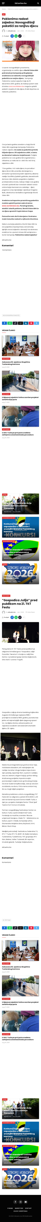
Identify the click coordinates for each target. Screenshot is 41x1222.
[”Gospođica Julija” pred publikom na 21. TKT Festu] (20, 632)
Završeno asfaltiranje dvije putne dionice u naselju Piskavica (17, 506)
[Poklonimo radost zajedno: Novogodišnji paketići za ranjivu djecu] (20, 51)
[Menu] (3, 3)
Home (4, 9)
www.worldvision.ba (16, 86)
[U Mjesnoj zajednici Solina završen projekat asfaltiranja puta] (20, 381)
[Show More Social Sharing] (23, 36)
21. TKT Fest (6, 920)
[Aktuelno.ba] (20, 3)
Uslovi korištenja (20, 1211)
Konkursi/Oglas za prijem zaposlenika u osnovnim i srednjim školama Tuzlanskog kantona (19, 528)
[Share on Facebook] (12, 36)
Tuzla (5, 494)
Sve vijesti (6, 596)
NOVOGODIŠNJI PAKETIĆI (11, 315)
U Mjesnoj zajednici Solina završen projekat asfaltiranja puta (20, 398)
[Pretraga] (38, 3)
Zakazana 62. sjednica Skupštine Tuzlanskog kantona (16, 363)
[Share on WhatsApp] (16, 36)
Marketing (19, 1208)
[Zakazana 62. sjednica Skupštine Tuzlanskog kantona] (20, 345)
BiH (4, 14)
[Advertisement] (20, 118)
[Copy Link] (20, 36)
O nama (10, 1208)
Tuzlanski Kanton (8, 518)
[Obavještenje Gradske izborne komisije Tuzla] (20, 573)
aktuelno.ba (11, 31)
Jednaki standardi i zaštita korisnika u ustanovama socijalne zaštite (18, 552)
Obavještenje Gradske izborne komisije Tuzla (19, 577)
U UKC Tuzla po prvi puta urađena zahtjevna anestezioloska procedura (18, 434)
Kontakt (28, 1208)
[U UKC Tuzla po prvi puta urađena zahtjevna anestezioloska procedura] (20, 416)
